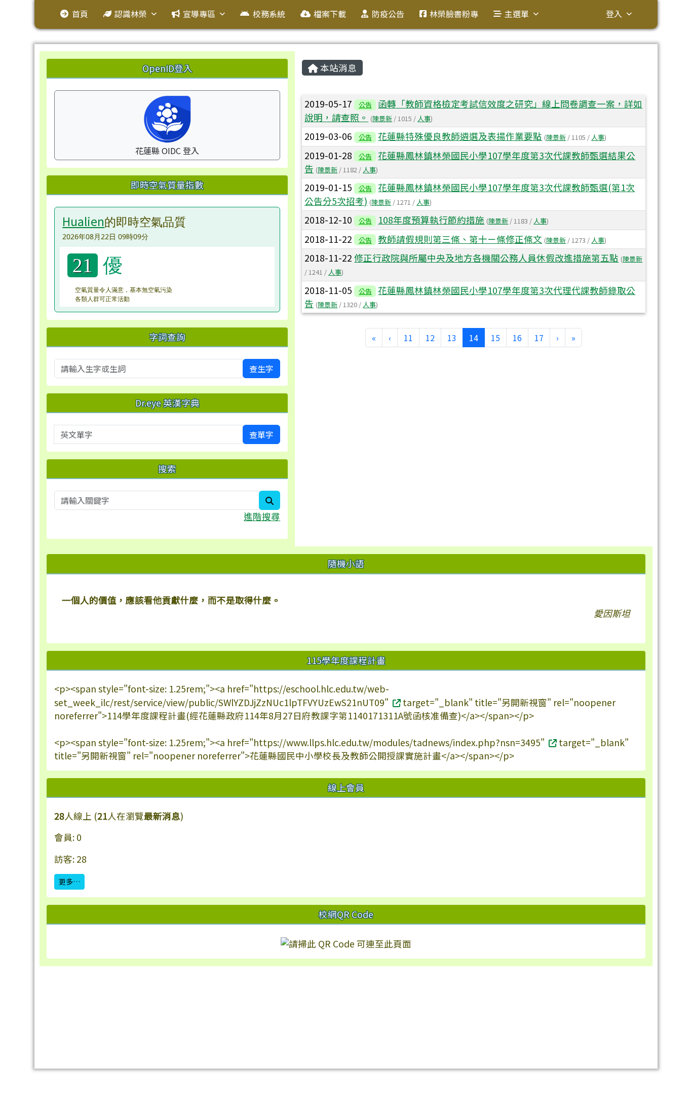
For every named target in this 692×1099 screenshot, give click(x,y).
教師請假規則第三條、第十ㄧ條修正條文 (460, 239)
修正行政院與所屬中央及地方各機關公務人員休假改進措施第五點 (486, 257)
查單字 (261, 434)
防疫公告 (388, 14)
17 (539, 338)
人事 (424, 118)
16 (517, 338)
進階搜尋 (262, 516)
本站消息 (337, 67)
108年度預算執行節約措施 (431, 219)
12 (430, 338)
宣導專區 (199, 14)
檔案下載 (330, 14)
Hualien (83, 221)
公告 (365, 104)
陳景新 (382, 118)
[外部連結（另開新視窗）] (396, 702)
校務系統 (269, 14)
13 (451, 338)
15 (495, 338)
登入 (614, 14)
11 (408, 338)
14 (477, 337)
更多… (69, 881)
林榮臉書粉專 (454, 14)
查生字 (261, 368)
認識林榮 (130, 14)
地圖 (251, 1001)
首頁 (80, 14)
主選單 (517, 14)
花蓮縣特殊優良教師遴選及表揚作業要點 (460, 136)
